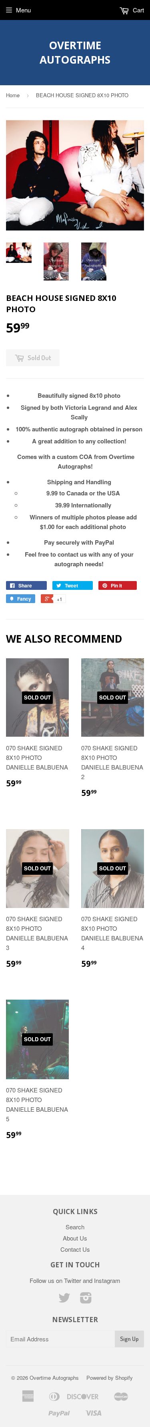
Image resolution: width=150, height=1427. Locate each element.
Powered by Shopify (109, 1377)
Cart (137, 10)
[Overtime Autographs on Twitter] (64, 1300)
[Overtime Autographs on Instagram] (86, 1300)
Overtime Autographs (75, 52)
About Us (75, 1238)
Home (13, 95)
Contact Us (75, 1249)
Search (75, 1227)
